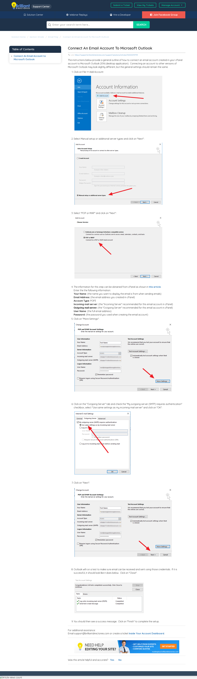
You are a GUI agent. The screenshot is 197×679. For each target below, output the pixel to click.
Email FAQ (53, 37)
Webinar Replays (78, 14)
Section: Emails (37, 37)
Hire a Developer (122, 14)
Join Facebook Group (165, 14)
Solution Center (34, 14)
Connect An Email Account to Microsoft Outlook (85, 37)
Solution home (19, 37)
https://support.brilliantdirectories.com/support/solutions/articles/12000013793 (106, 55)
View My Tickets (145, 5)
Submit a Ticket (121, 5)
